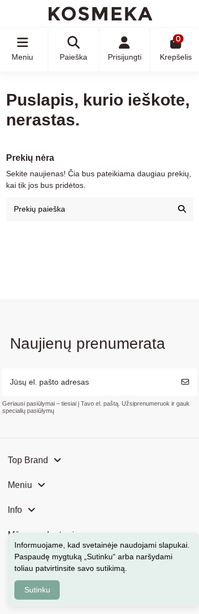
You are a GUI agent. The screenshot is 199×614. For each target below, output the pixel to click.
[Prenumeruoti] (185, 382)
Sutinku (37, 589)
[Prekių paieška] (181, 209)
